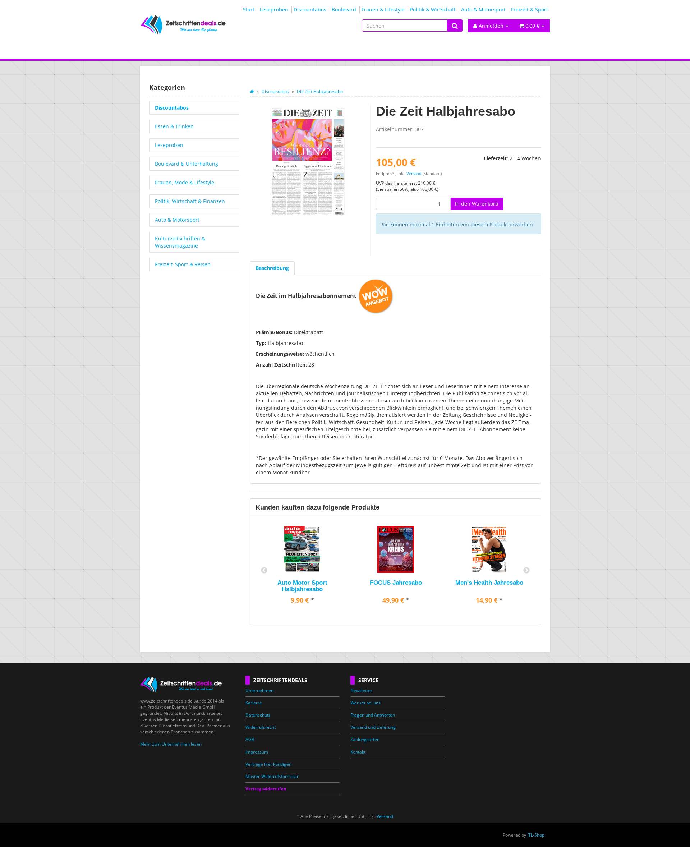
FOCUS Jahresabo (396, 582)
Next (526, 570)
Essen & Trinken (174, 126)
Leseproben (274, 9)
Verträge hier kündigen (268, 764)
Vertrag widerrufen (265, 789)
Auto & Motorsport (483, 9)
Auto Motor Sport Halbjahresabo (302, 586)
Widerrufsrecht (260, 727)
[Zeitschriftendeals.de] (205, 25)
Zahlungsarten (365, 739)
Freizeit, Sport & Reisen (183, 264)
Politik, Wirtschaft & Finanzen (190, 201)
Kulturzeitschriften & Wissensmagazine (180, 242)
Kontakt (357, 752)
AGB (249, 739)
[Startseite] (252, 91)
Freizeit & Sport (529, 9)
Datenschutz (258, 715)
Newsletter (361, 690)
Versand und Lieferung (373, 727)
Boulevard (344, 9)
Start (248, 9)
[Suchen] (455, 25)
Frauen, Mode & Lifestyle (184, 182)
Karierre (253, 703)
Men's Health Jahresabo (489, 582)
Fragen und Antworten (372, 715)
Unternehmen (259, 690)
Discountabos (310, 9)
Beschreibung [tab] (272, 267)
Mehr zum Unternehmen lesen (171, 744)
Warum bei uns (365, 703)
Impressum (256, 752)
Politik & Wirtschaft (433, 9)
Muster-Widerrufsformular (272, 776)
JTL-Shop (535, 835)
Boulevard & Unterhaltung (186, 163)
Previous (264, 570)
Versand (414, 173)
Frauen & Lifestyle (383, 9)
